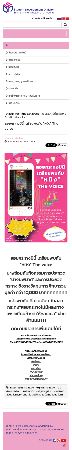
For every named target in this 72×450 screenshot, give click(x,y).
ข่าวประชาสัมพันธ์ (17, 53)
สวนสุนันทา (57, 395)
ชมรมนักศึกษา (15, 74)
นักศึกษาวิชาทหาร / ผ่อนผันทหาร (24, 96)
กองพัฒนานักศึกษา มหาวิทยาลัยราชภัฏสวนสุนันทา (33, 389)
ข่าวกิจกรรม (14, 60)
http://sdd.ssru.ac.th (36, 351)
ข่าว (7, 45)
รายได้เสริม (14, 103)
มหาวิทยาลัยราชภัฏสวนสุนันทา (34, 395)
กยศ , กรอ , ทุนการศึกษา (20, 81)
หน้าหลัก (9, 114)
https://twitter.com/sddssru (36, 354)
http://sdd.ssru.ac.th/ (22, 388)
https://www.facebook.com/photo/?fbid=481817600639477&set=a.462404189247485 (36, 340)
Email (63, 145)
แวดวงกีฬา (13, 88)
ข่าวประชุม (13, 67)
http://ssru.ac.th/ (45, 388)
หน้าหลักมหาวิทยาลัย (41, 18)
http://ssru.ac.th (36, 358)
